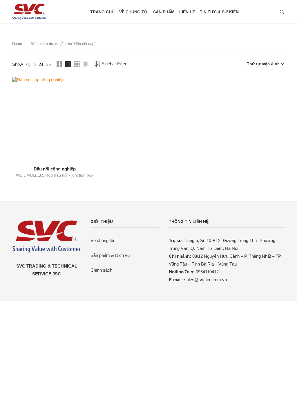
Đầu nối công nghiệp (55, 168)
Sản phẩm (164, 12)
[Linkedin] (263, 11)
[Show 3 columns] (68, 64)
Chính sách (101, 270)
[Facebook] (257, 11)
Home (17, 43)
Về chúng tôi (133, 12)
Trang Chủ (102, 12)
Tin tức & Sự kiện (219, 12)
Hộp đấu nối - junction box (69, 175)
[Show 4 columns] (77, 64)
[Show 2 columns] (59, 64)
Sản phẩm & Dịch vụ (110, 255)
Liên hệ (187, 12)
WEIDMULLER (29, 175)
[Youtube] (269, 11)
